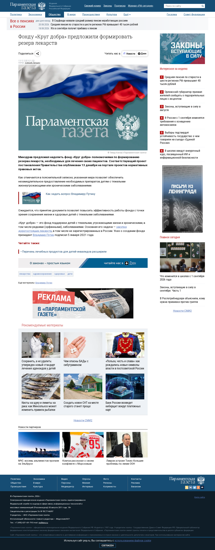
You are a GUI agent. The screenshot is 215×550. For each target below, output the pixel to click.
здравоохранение (42, 274)
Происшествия (91, 14)
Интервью (87, 486)
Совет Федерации (194, 14)
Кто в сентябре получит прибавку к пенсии (68, 28)
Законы (107, 5)
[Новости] (129, 53)
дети (70, 274)
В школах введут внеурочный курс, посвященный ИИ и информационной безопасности (180, 154)
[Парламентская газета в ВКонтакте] (190, 487)
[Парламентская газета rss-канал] (186, 487)
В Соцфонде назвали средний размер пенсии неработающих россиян (82, 20)
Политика (16, 14)
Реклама (135, 483)
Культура (111, 14)
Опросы (86, 479)
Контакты (136, 479)
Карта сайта (199, 497)
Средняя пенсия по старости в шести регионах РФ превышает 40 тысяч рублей (88, 24)
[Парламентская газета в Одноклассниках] (198, 487)
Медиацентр (67, 486)
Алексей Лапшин (32, 63)
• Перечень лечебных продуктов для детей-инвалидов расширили (63, 251)
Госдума (172, 14)
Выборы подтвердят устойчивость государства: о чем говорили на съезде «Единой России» (179, 137)
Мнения (86, 483)
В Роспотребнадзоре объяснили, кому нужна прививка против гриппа (182, 300)
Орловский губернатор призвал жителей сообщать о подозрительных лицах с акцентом (182, 95)
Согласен (108, 545)
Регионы (107, 483)
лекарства (24, 274)
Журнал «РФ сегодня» (140, 5)
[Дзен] (142, 53)
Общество (55, 14)
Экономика (35, 14)
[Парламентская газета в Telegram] (194, 487)
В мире (71, 14)
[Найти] (203, 6)
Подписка (119, 5)
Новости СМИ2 (83, 420)
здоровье (59, 274)
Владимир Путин (43, 235)
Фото (106, 479)
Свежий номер (92, 5)
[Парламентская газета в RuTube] (202, 487)
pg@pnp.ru (43, 523)
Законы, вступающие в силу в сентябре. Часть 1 (178, 289)
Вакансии (136, 486)
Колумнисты (109, 486)
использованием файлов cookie (133, 540)
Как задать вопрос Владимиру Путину (70, 194)
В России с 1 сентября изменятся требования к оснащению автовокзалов (182, 121)
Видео (64, 479)
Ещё (126, 14)
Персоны (66, 483)
